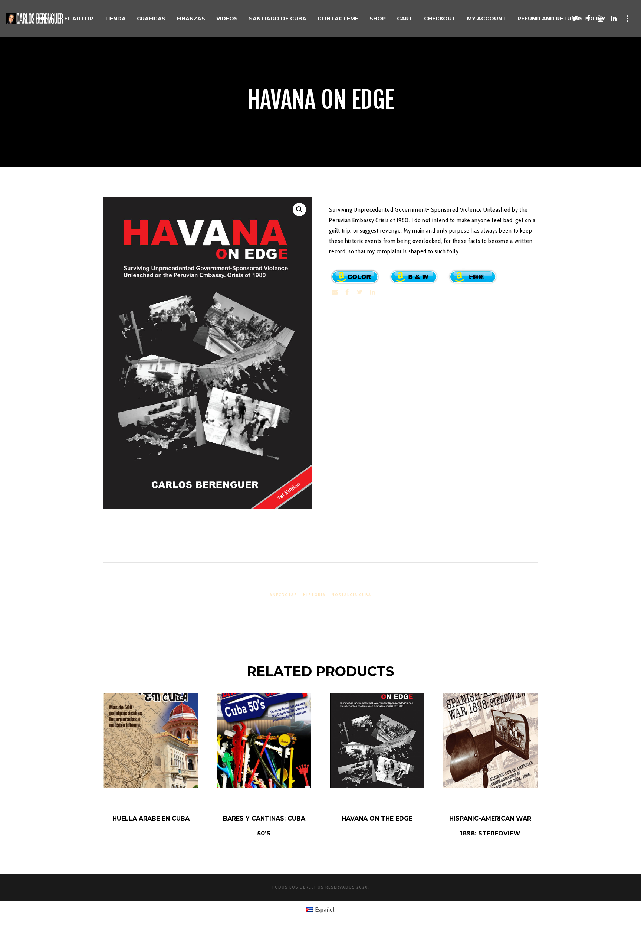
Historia (314, 594)
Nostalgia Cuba (351, 594)
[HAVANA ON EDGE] (334, 292)
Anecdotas (283, 594)
